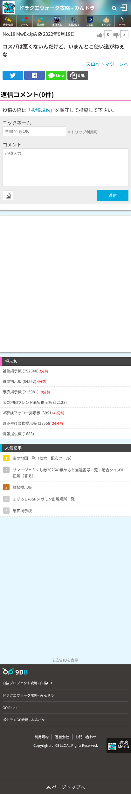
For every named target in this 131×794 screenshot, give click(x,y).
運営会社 (62, 736)
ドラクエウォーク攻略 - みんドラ (57, 7)
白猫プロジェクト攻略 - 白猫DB (27, 682)
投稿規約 (40, 110)
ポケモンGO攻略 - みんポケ (24, 719)
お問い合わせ (85, 736)
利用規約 (42, 736)
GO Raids (10, 707)
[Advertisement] (65, 281)
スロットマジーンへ (107, 64)
